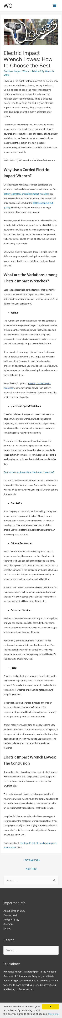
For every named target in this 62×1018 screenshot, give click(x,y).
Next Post (31, 868)
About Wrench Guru (14, 910)
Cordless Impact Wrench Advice (21, 71)
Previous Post (31, 859)
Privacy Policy (11, 919)
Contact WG (10, 915)
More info (53, 1013)
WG (8, 5)
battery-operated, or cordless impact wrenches (26, 194)
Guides (7, 928)
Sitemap (8, 924)
